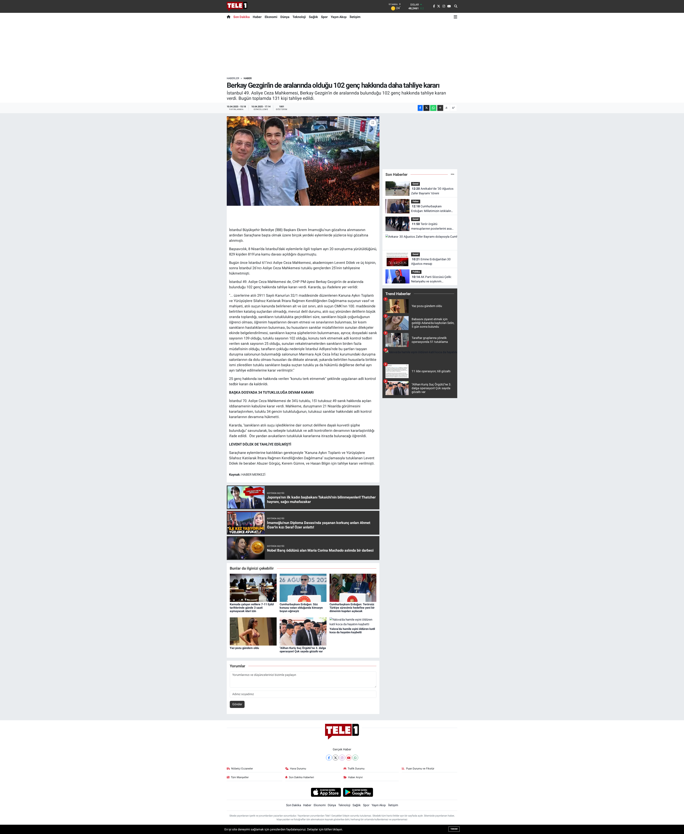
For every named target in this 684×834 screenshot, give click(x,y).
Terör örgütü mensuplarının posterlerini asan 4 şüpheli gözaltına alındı (432, 226)
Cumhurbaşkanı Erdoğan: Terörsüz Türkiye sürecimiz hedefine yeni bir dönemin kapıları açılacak (352, 608)
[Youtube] (349, 758)
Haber (257, 17)
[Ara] (455, 6)
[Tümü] (452, 174)
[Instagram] (342, 758)
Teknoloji (299, 17)
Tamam (454, 829)
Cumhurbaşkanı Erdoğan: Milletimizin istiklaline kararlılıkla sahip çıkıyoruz (432, 208)
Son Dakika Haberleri (301, 777)
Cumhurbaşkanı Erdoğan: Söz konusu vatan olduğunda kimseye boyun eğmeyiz (301, 608)
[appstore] (326, 792)
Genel (415, 183)
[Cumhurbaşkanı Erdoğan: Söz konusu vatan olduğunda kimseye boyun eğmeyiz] (303, 587)
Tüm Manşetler (240, 777)
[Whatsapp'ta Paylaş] (433, 108)
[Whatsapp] (355, 758)
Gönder (237, 704)
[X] (335, 758)
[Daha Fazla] (440, 108)
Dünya (284, 17)
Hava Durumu (298, 768)
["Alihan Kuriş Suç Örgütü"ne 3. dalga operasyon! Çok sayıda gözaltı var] (303, 631)
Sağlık (313, 17)
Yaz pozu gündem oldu (244, 648)
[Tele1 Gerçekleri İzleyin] (237, 6)
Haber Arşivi (355, 777)
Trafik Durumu (356, 768)
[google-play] (358, 792)
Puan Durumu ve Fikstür (420, 768)
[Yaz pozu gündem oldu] (253, 631)
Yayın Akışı (339, 17)
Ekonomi (271, 17)
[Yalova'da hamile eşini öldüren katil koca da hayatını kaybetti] (353, 621)
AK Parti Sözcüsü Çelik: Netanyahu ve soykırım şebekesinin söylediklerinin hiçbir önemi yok (431, 279)
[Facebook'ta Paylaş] (420, 108)
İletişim (355, 17)
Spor (324, 17)
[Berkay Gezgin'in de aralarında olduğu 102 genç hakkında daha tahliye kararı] (303, 161)
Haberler (233, 78)
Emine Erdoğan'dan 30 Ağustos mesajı (431, 261)
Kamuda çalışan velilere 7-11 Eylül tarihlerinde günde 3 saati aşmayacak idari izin (252, 608)
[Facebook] (329, 758)
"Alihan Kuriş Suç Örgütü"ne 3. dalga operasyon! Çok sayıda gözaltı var (303, 649)
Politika (416, 271)
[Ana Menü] (455, 17)
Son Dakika (241, 17)
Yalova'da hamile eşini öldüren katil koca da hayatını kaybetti (352, 630)
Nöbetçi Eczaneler (242, 768)
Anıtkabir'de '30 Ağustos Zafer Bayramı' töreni (432, 191)
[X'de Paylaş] (426, 108)
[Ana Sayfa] (229, 17)
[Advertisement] (342, 49)
